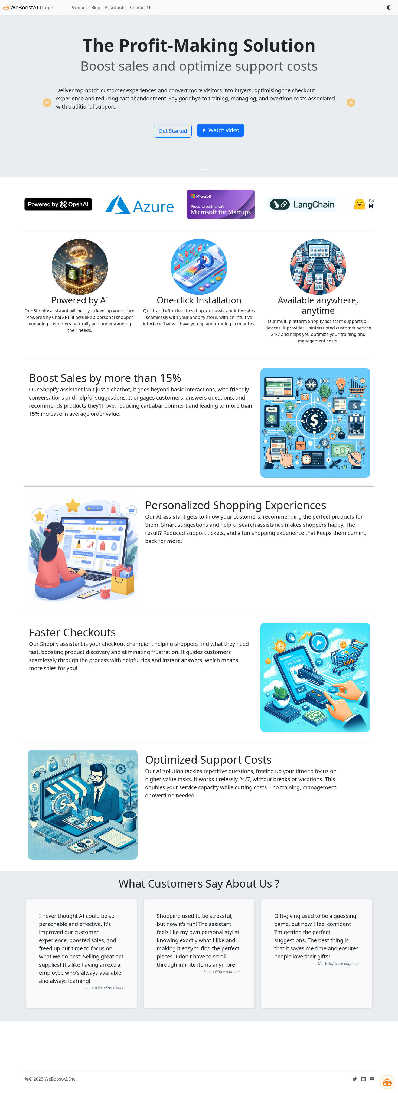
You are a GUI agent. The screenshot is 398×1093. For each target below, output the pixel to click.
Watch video (223, 130)
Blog (95, 8)
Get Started (173, 131)
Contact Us (141, 8)
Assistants (115, 8)
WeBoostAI (31, 7)
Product (78, 8)
